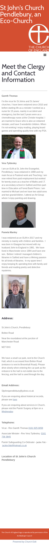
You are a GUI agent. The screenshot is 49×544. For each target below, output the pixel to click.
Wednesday (7, 412)
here (15, 400)
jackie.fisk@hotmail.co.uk (14, 445)
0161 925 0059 (35, 428)
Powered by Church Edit (24, 542)
